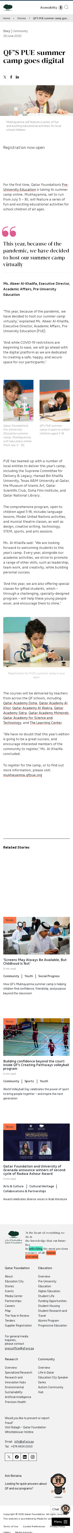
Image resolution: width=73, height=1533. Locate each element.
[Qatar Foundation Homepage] (9, 7)
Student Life (46, 1296)
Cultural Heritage (41, 1186)
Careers (10, 1306)
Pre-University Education (47, 1283)
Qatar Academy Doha (20, 703)
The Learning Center (45, 722)
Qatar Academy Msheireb (49, 712)
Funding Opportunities (52, 1301)
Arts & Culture (13, 1186)
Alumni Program (48, 1320)
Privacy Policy (57, 1526)
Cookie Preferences (34, 1526)
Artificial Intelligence (18, 1397)
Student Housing (49, 1306)
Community (11, 976)
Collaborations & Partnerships (24, 1191)
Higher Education (49, 1291)
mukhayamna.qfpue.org (22, 775)
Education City (14, 1281)
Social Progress (49, 976)
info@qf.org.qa (24, 1441)
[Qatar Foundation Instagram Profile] (33, 1457)
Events (9, 1291)
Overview (44, 1276)
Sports (29, 1081)
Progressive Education (52, 1325)
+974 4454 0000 (22, 1446)
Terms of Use (10, 1526)
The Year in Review (17, 1315)
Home (6, 18)
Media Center (14, 1296)
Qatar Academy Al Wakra (32, 707)
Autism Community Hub (50, 1389)
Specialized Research (18, 1372)
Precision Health (15, 1402)
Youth (29, 976)
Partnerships (13, 1301)
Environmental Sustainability (14, 1389)
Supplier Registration (18, 1325)
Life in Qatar (46, 1372)
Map (8, 1310)
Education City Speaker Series (53, 1379)
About (9, 1276)
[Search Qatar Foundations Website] (66, 7)
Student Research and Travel (52, 1313)
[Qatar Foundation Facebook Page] (17, 1457)
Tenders (10, 1320)
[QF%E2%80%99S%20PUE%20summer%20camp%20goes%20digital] (5, 77)
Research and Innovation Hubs (15, 1379)
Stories (21, 18)
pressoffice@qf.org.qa (19, 1348)
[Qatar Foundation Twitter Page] (9, 1457)
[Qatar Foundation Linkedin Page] (25, 1457)
